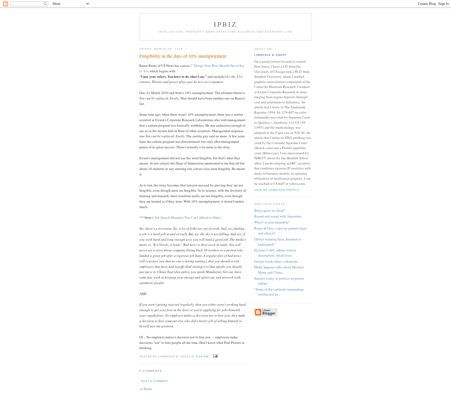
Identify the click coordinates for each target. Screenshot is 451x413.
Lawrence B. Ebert (270, 55)
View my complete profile (277, 189)
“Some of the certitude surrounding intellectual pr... (279, 292)
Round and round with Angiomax (278, 216)
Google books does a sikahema (276, 261)
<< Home (145, 388)
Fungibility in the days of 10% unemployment (182, 56)
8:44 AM (202, 356)
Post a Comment (154, 381)
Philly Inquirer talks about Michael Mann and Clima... (279, 270)
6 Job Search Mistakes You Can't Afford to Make (186, 217)
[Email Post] (214, 356)
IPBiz (226, 24)
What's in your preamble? (272, 222)
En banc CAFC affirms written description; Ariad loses (275, 253)
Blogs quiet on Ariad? (269, 210)
